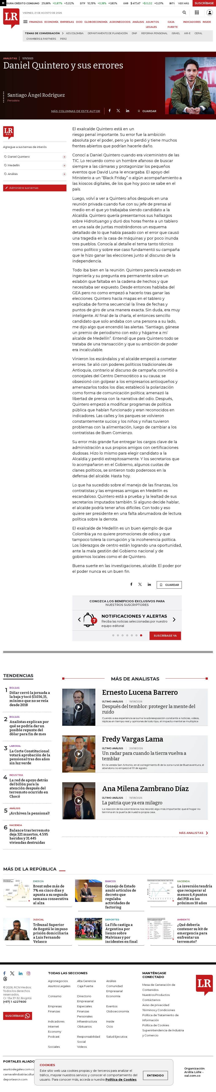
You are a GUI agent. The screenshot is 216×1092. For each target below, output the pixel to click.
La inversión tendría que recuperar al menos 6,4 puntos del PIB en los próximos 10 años (194, 894)
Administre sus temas (23, 187)
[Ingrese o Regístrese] (210, 12)
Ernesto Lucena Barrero (140, 692)
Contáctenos (151, 1000)
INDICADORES (192, 21)
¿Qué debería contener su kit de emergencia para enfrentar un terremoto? (192, 933)
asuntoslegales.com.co (19, 1069)
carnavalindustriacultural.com (23, 1074)
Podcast (53, 1036)
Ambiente (183, 919)
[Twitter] (118, 111)
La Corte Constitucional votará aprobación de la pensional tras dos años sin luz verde (29, 757)
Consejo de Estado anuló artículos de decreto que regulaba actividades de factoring (120, 896)
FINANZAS (36, 21)
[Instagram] (30, 974)
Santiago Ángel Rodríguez (36, 95)
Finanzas (54, 1011)
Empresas (55, 1006)
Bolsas (14, 687)
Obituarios (84, 1026)
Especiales (84, 1006)
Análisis (14, 808)
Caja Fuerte (85, 986)
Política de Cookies (120, 1079)
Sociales (54, 1046)
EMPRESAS (67, 21)
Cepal (198, 33)
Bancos (110, 881)
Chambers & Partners (41, 39)
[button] (78, 620)
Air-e (187, 33)
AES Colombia (75, 33)
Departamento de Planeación (108, 33)
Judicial (38, 919)
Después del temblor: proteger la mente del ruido (148, 709)
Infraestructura (87, 1021)
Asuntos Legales (59, 986)
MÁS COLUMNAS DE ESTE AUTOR (75, 111)
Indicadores (56, 1021)
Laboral (15, 746)
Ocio (109, 1026)
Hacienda (15, 825)
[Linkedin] (127, 111)
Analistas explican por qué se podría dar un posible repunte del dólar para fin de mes (29, 728)
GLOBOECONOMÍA (96, 21)
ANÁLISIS (138, 21)
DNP (134, 33)
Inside (110, 1021)
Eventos (111, 1006)
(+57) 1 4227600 (14, 1001)
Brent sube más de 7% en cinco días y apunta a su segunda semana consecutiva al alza (50, 894)
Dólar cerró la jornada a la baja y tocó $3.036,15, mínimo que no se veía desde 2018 (29, 699)
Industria (16, 775)
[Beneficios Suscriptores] (197, 12)
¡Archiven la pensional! (29, 813)
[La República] (11, 25)
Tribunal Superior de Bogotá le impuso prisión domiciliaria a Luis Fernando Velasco (50, 933)
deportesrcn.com (15, 1079)
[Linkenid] (22, 974)
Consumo (54, 996)
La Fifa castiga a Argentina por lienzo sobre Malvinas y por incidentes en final (121, 933)
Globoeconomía (117, 1011)
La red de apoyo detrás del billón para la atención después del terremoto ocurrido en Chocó (28, 788)
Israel (176, 33)
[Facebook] (110, 111)
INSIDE (207, 21)
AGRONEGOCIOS (120, 21)
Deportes (112, 919)
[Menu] (26, 21)
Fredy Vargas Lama (132, 739)
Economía (113, 996)
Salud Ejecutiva (116, 1036)
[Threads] (7, 979)
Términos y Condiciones (158, 1010)
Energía (38, 881)
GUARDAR (149, 111)
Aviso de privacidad (155, 1005)
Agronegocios (58, 981)
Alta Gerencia (86, 981)
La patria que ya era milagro (132, 803)
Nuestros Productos (156, 995)
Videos (82, 1046)
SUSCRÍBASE (204, 3)
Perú (63, 39)
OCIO (79, 21)
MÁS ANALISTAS (191, 832)
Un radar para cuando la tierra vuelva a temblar (144, 756)
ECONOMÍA (51, 21)
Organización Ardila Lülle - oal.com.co (194, 1072)
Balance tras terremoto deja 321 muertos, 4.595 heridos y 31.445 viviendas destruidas (29, 836)
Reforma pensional (154, 33)
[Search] (184, 13)
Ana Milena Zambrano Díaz (145, 789)
